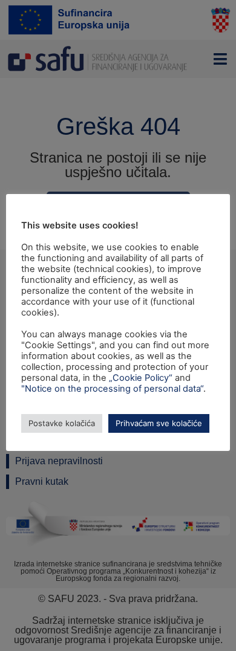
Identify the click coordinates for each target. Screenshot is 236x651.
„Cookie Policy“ (140, 377)
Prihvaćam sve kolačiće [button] (159, 423)
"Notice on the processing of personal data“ (112, 388)
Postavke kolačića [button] (61, 423)
